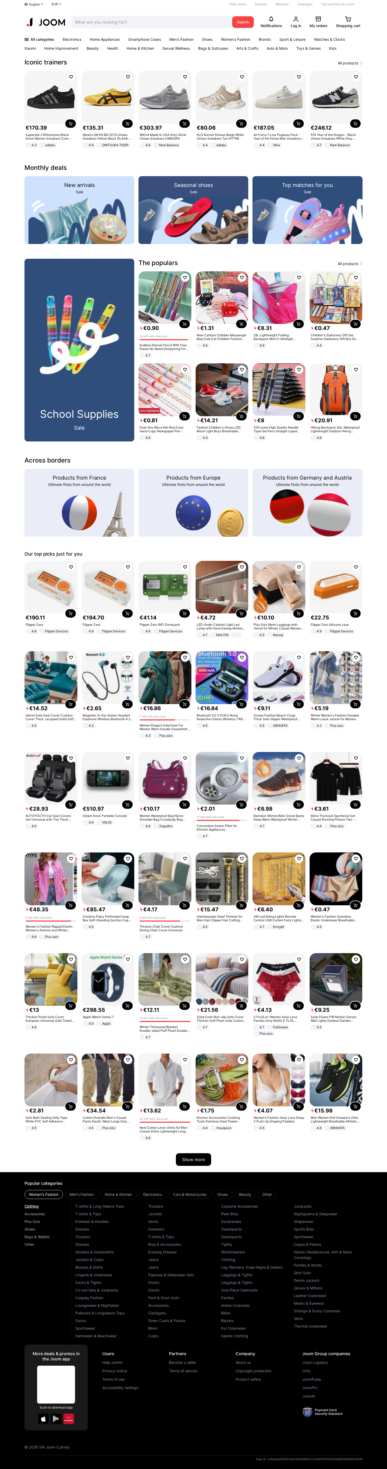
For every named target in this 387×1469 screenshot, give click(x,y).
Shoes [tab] (222, 1194)
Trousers (82, 1236)
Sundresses (231, 1221)
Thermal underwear (310, 1326)
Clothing (31, 1206)
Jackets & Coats (89, 1259)
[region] (193, 110)
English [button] (34, 4)
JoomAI (308, 1396)
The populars (158, 263)
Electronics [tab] (152, 1194)
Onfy (306, 1371)
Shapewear (303, 1221)
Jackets (155, 1214)
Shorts (153, 1282)
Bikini (152, 1328)
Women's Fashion (235, 39)
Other (29, 1244)
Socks (80, 1320)
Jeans (153, 1259)
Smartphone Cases (144, 39)
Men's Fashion (181, 39)
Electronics (72, 39)
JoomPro (309, 1388)
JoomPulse (311, 1379)
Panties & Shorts (308, 1265)
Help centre (237, 4)
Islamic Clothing (234, 1336)
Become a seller (182, 1362)
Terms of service (183, 1371)
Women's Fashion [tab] (43, 1194)
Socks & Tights (88, 1282)
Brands (265, 39)
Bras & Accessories (164, 1244)
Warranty (282, 4)
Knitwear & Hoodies (92, 1221)
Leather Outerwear (310, 1295)
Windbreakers (233, 1252)
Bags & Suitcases (213, 48)
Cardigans (157, 1313)
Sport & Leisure (292, 39)
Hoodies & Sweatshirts (94, 1252)
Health (112, 48)
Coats (153, 1336)
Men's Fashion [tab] (82, 1194)
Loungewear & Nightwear (97, 1305)
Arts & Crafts (247, 48)
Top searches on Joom (337, 4)
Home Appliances (105, 39)
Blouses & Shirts (89, 1267)
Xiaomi (30, 48)
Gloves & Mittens (308, 1288)
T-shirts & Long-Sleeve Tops (99, 1206)
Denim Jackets (306, 1280)
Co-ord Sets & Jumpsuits (96, 1290)
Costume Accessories (239, 1206)
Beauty (93, 48)
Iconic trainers (45, 62)
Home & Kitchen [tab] (118, 1194)
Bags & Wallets (37, 1236)
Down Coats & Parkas (166, 1320)
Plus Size (32, 1221)
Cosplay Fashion (89, 1297)
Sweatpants (231, 1229)
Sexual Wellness (176, 48)
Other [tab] (267, 1194)
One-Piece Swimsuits (239, 1290)
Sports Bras (304, 1229)
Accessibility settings (120, 1388)
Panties (227, 1297)
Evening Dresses (162, 1252)
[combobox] (150, 22)
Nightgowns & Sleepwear (315, 1214)
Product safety (248, 1379)
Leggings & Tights (236, 1275)
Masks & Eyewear (309, 1303)
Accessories (34, 1214)
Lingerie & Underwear (93, 1275)
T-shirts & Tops (88, 1214)
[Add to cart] (70, 123)
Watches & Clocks (329, 39)
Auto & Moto (277, 48)
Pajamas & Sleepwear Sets (171, 1275)
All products (348, 63)
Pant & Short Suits (163, 1297)
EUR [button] (55, 4)
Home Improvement (61, 48)
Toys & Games (308, 48)
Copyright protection (253, 1371)
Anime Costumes (235, 1305)
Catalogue (304, 4)
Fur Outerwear (233, 1328)
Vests (298, 1318)
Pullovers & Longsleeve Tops (100, 1313)
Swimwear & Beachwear (96, 1336)
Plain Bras (229, 1214)
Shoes (207, 39)
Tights (226, 1244)
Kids (332, 48)
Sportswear (85, 1328)
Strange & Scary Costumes (317, 1311)
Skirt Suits (302, 1272)
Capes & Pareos (307, 1244)
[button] (43, 1419)
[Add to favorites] (71, 77)
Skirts (153, 1221)
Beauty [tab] (245, 1194)
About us (243, 1362)
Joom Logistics (315, 1362)
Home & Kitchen (140, 48)
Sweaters (156, 1229)
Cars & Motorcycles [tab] (189, 1194)
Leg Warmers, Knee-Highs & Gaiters (251, 1267)
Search (243, 22)
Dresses (82, 1229)
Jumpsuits (302, 1206)
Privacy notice (114, 1371)
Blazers (227, 1320)
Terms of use (113, 1379)
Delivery (261, 4)
